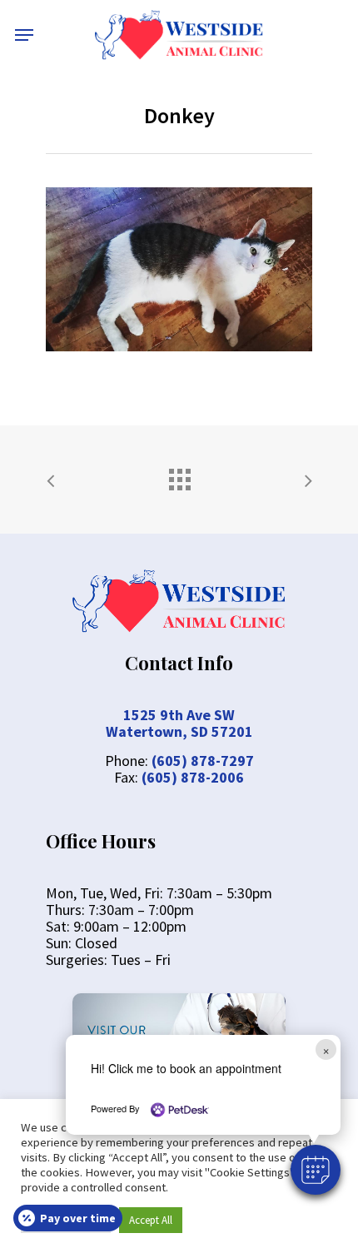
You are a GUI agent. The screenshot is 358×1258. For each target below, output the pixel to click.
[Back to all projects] (179, 475)
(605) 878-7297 (203, 760)
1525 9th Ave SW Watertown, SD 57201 (179, 723)
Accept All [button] (150, 1220)
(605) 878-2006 (193, 777)
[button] (316, 1170)
